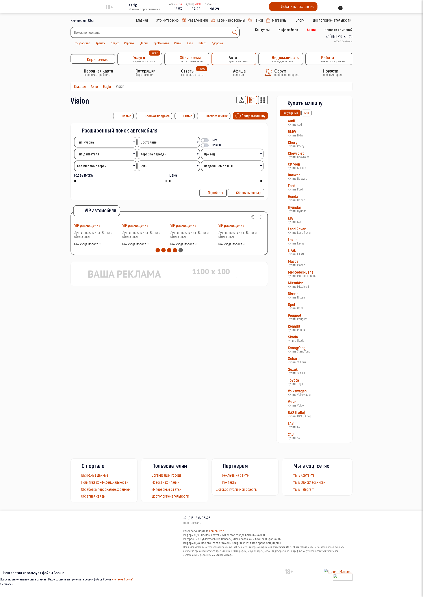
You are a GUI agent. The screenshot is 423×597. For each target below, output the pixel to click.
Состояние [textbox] (149, 142)
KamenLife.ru (217, 531)
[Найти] (236, 32)
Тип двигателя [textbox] (88, 154)
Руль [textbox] (144, 166)
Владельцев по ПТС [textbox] (218, 166)
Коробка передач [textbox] (153, 154)
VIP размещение (87, 225)
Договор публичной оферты (236, 489)
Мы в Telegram (303, 489)
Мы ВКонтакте (304, 475)
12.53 (178, 9)
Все (306, 113)
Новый (216, 145)
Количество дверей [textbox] (91, 166)
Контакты (229, 482)
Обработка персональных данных (105, 489)
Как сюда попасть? (87, 244)
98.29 (214, 9)
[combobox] (155, 32)
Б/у (214, 140)
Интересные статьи (166, 489)
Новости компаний (165, 482)
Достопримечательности (170, 496)
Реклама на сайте (235, 475)
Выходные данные (94, 475)
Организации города (167, 475)
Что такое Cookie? (122, 579)
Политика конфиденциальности (104, 482)
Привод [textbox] (209, 154)
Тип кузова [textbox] (85, 142)
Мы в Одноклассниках (309, 482)
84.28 (195, 9)
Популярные (290, 113)
